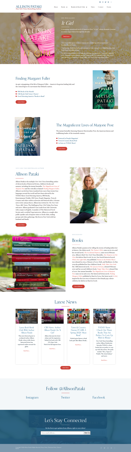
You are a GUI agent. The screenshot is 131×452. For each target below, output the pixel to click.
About (56, 7)
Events (109, 7)
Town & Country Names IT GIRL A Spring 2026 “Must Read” (78, 331)
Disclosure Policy (52, 447)
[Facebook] (100, 2)
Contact (100, 7)
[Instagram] (103, 2)
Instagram (32, 397)
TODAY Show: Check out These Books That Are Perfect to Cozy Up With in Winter (104, 333)
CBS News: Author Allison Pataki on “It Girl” (52, 330)
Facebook (99, 397)
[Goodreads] (111, 2)
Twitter (65, 397)
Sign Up (87, 433)
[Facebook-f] (101, 448)
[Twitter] (105, 2)
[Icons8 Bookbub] (108, 2)
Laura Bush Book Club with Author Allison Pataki (26, 330)
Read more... (27, 350)
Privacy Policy (44, 447)
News (93, 7)
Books (63, 7)
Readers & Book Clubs (78, 7)
